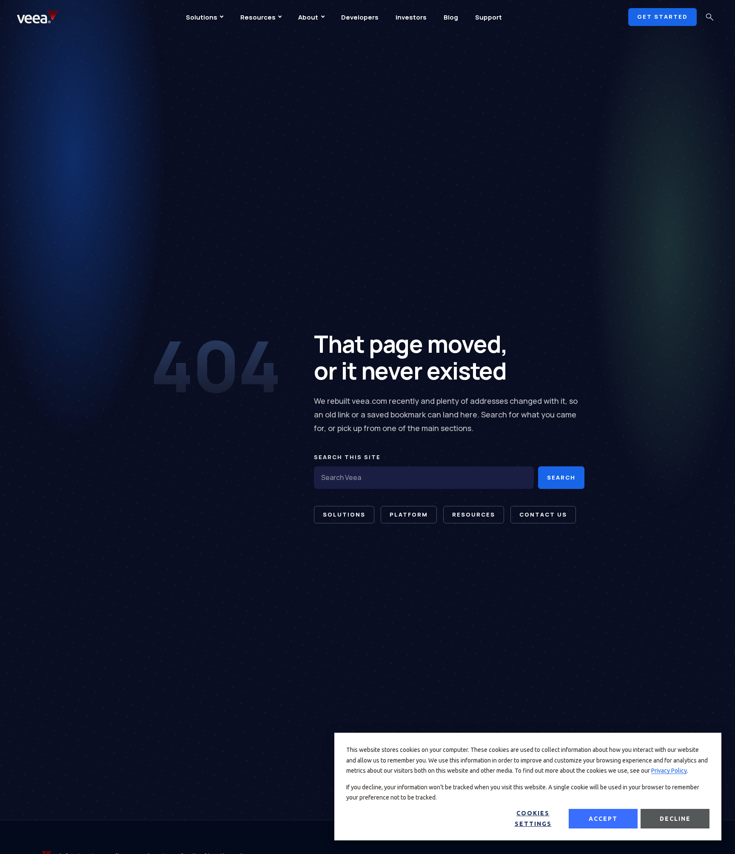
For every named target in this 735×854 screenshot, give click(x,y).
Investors (411, 17)
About (308, 17)
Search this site (347, 457)
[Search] (709, 17)
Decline (675, 818)
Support (488, 17)
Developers (360, 17)
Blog (451, 17)
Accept (603, 818)
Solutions (201, 17)
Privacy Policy (669, 770)
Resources (258, 17)
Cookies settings (533, 818)
